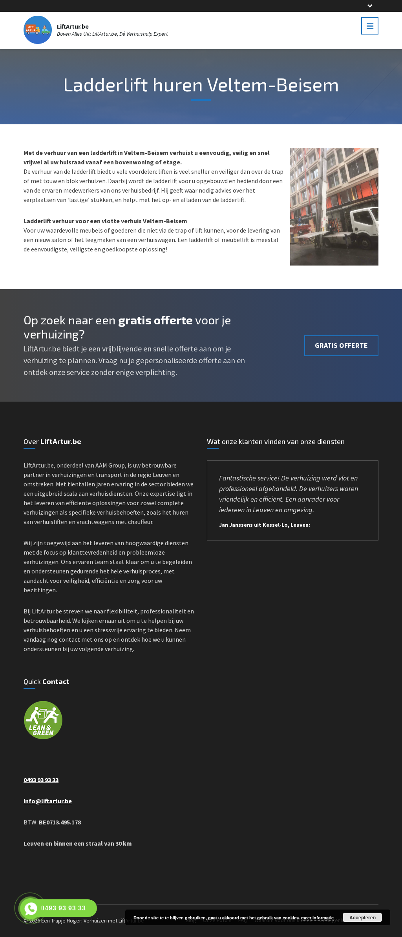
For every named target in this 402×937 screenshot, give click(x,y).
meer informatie (317, 918)
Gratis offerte (341, 345)
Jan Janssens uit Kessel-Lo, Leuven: (264, 524)
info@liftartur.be (48, 801)
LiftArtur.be (73, 26)
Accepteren (362, 917)
